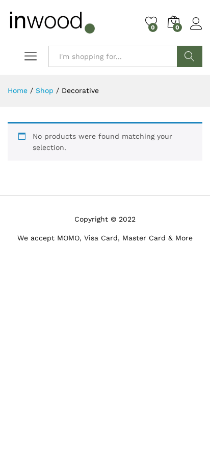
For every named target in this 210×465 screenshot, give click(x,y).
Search (189, 56)
